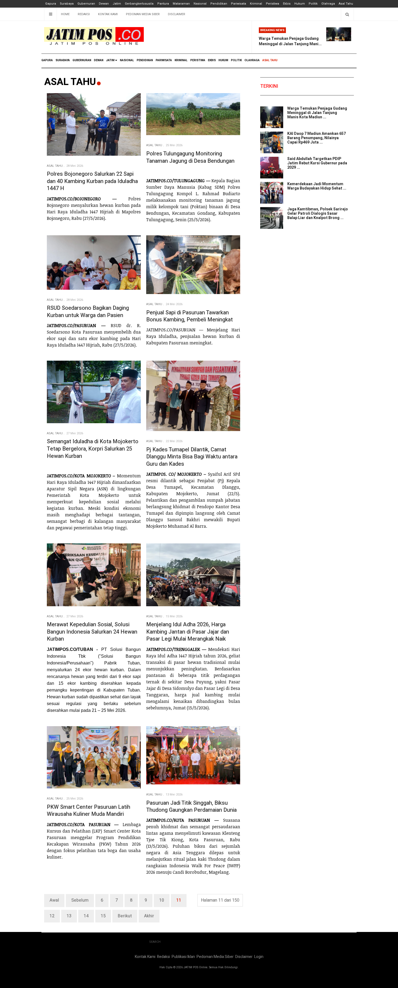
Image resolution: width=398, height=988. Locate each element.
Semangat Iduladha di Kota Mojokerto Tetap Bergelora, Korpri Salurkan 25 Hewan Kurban (92, 449)
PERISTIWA (197, 60)
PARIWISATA (164, 60)
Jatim (117, 3)
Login (258, 957)
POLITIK (236, 60)
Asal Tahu (346, 3)
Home (65, 14)
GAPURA (47, 60)
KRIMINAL (181, 60)
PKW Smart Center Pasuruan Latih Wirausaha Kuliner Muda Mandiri (88, 810)
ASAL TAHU (270, 60)
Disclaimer (176, 14)
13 (69, 916)
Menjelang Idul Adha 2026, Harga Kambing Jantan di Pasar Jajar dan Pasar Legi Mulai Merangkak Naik (187, 632)
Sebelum (80, 900)
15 (103, 916)
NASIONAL (127, 60)
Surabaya (67, 3)
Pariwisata (238, 3)
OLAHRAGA (252, 60)
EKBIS (212, 60)
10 (161, 900)
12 (52, 916)
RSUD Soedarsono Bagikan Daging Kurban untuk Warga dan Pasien (88, 311)
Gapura (50, 3)
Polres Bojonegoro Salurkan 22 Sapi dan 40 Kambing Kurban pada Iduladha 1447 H (92, 181)
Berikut (125, 916)
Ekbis (287, 3)
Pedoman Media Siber (143, 14)
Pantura (163, 3)
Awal (54, 900)
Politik (313, 3)
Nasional (200, 3)
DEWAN (98, 60)
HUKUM (223, 60)
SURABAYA (63, 60)
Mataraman (181, 3)
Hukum (299, 3)
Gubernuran (86, 3)
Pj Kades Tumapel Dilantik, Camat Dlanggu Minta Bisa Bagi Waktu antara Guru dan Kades (191, 457)
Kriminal (256, 3)
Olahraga (328, 3)
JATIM (110, 60)
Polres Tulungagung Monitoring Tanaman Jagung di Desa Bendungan (190, 157)
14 (86, 916)
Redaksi (84, 14)
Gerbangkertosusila (139, 3)
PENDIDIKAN (145, 60)
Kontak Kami (108, 14)
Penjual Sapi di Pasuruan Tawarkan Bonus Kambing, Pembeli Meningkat (189, 316)
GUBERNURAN (82, 60)
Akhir (149, 916)
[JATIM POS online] (94, 36)
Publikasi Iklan (183, 957)
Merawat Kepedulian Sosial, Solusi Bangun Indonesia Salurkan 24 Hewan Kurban (92, 632)
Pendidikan (218, 3)
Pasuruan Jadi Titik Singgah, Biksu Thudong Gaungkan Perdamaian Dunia (191, 806)
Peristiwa (272, 3)
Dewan (104, 3)
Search (155, 942)
